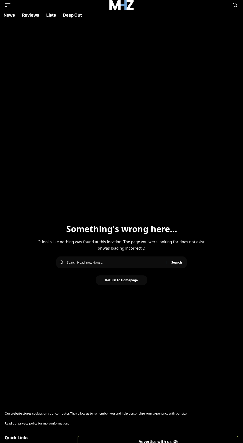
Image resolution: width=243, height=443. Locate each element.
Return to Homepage (121, 280)
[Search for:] (115, 262)
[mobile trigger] (9, 5)
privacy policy (27, 423)
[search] (235, 5)
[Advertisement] (121, 56)
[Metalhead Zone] (121, 5)
